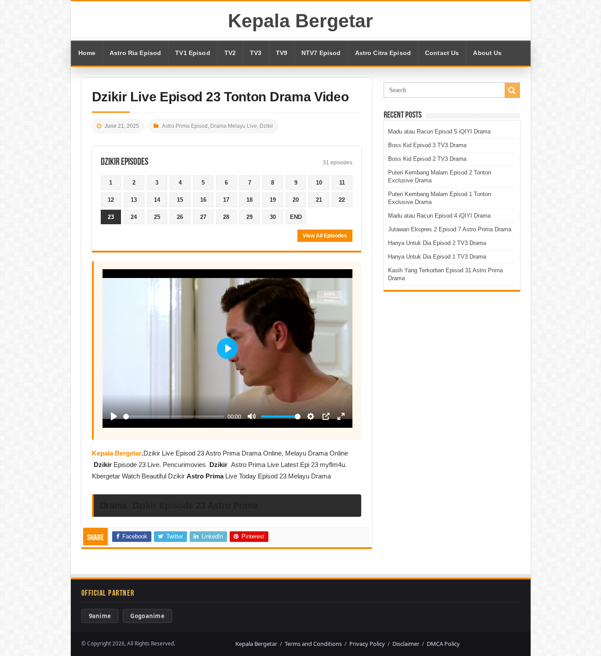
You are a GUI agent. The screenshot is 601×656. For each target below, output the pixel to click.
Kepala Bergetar (300, 20)
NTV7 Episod (321, 53)
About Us (487, 53)
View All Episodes (325, 236)
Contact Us (442, 53)
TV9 (281, 53)
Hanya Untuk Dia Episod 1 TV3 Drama (437, 256)
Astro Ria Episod (135, 53)
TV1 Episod (192, 53)
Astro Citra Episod (383, 53)
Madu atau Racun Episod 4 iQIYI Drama (439, 215)
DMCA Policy (443, 644)
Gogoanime (147, 616)
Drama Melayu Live (233, 126)
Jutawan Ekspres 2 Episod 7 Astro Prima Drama (449, 229)
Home (87, 53)
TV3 (255, 53)
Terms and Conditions (313, 644)
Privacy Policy (367, 644)
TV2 (230, 53)
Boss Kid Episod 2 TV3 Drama (427, 159)
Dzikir (266, 126)
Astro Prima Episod (185, 126)
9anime (100, 616)
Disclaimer (405, 644)
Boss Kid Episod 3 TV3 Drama (427, 145)
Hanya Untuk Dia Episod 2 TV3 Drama (437, 243)
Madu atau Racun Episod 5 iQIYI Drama (439, 131)
